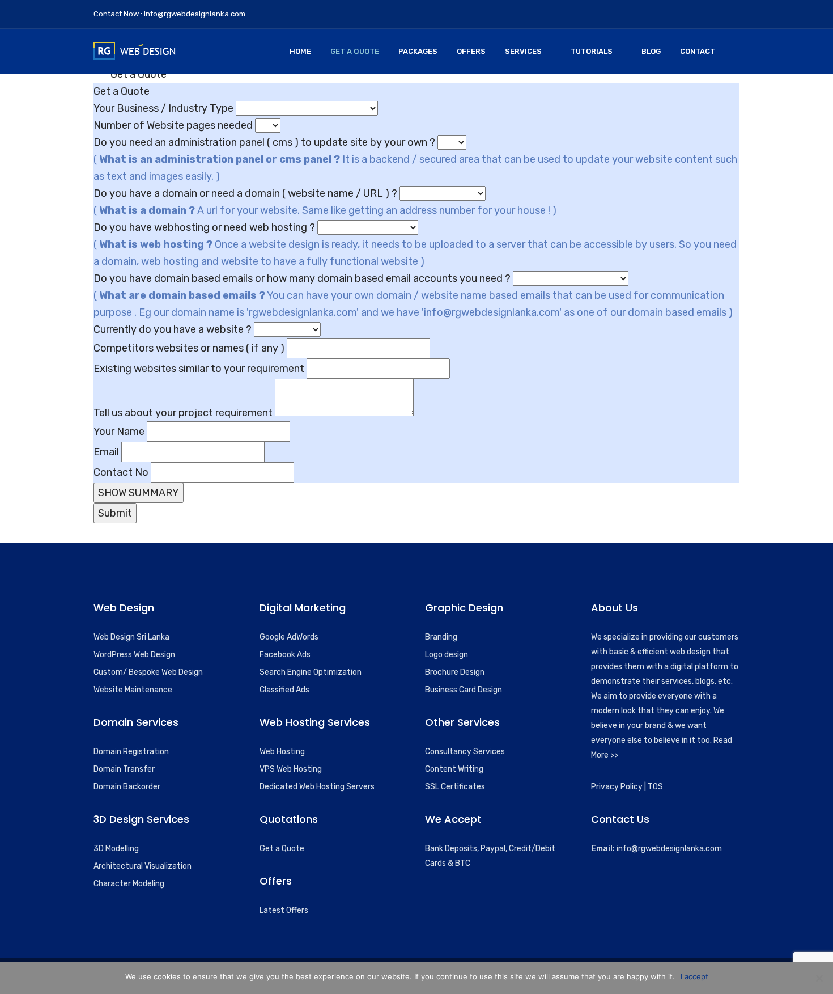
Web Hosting (282, 751)
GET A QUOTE (354, 51)
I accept (694, 976)
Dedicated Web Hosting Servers (317, 787)
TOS (655, 787)
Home (300, 51)
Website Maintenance (133, 690)
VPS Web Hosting (291, 769)
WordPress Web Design (134, 654)
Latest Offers (284, 910)
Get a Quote (282, 848)
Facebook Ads (285, 654)
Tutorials (592, 51)
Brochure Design (454, 672)
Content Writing (454, 769)
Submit (115, 513)
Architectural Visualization (143, 866)
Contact (697, 51)
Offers (471, 51)
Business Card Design (463, 690)
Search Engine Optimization (311, 672)
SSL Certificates (455, 787)
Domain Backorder (127, 787)
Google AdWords (289, 637)
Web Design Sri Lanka (131, 637)
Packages (417, 51)
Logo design (446, 654)
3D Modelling (116, 848)
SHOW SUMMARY (138, 493)
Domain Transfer (124, 769)
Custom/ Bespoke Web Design (148, 672)
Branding (441, 637)
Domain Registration (131, 751)
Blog (651, 51)
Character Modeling (129, 884)
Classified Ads (284, 690)
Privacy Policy (617, 787)
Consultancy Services (465, 751)
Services (523, 51)
